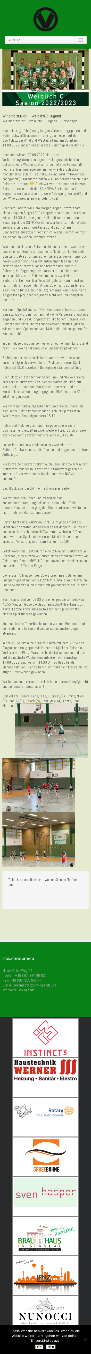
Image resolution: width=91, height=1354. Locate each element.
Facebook (9, 895)
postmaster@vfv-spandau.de (34, 985)
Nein (51, 1347)
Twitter (18, 895)
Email (38, 895)
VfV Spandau (27, 989)
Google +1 (28, 895)
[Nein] (85, 1339)
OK (39, 1347)
